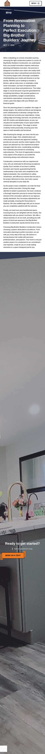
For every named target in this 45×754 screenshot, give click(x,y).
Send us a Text (13, 555)
